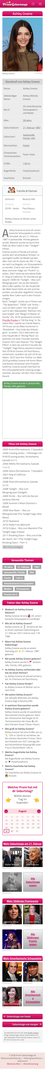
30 (12, 831)
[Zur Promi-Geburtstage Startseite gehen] (15, 3)
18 (23, 824)
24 (17, 827)
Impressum (23, 1061)
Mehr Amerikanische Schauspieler (22, 958)
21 (38, 824)
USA (33, 138)
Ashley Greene (33, 1032)
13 (33, 820)
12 (28, 820)
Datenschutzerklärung (11, 1058)
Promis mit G (10, 594)
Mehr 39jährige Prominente (22, 901)
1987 (38, 127)
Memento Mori (13, 1064)
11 (23, 820)
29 (7, 831)
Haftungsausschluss (33, 1058)
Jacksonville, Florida (29, 137)
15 (7, 824)
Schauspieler (23, 589)
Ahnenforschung (30, 1064)
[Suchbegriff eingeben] (33, 4)
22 (7, 827)
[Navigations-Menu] (40, 4)
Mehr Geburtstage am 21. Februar (22, 843)
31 (17, 831)
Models (8, 589)
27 (33, 827)
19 (28, 824)
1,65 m (26, 163)
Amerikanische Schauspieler (19, 583)
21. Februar (29, 127)
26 (28, 827)
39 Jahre (27, 120)
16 (12, 824)
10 (17, 820)
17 (17, 824)
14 (38, 820)
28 (38, 827)
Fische (26, 145)
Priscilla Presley (10, 320)
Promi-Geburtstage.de (26, 1055)
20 (33, 824)
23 (12, 827)
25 (23, 827)
